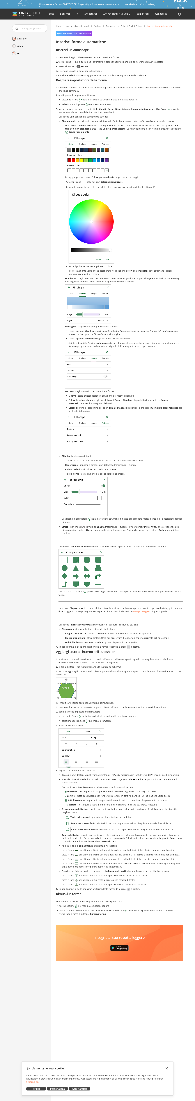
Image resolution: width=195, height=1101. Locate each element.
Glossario (22, 38)
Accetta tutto (79, 1088)
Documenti (111, 26)
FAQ (19, 53)
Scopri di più (32, 1081)
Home (59, 26)
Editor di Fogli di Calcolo (131, 26)
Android (97, 26)
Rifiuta (36, 1088)
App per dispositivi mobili (77, 26)
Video (20, 46)
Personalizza (57, 1088)
